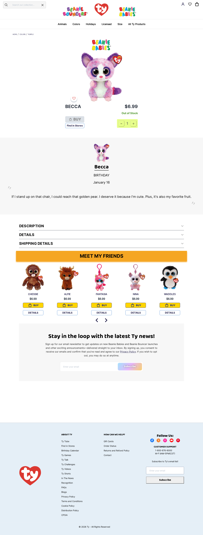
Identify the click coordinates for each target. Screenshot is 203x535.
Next (106, 318)
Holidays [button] (91, 24)
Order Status (110, 446)
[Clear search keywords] (42, 5)
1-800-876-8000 (163, 450)
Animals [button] (62, 24)
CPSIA (64, 515)
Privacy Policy (128, 351)
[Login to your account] (183, 4)
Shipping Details (36, 243)
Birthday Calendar (70, 450)
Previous (96, 318)
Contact (107, 455)
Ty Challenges (68, 464)
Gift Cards (109, 441)
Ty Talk (64, 459)
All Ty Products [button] (136, 24)
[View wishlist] (190, 4)
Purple (31, 34)
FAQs (63, 487)
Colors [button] (76, 24)
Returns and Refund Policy (116, 450)
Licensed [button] (107, 24)
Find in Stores (75, 125)
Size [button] (120, 24)
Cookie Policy (67, 506)
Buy (77, 119)
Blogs (64, 492)
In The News (67, 478)
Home (15, 34)
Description (31, 226)
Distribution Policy (70, 510)
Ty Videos (66, 469)
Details (26, 235)
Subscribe (130, 366)
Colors (23, 34)
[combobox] (24, 5)
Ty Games (66, 455)
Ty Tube (65, 441)
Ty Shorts (66, 473)
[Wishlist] (74, 98)
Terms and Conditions (71, 501)
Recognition (67, 483)
